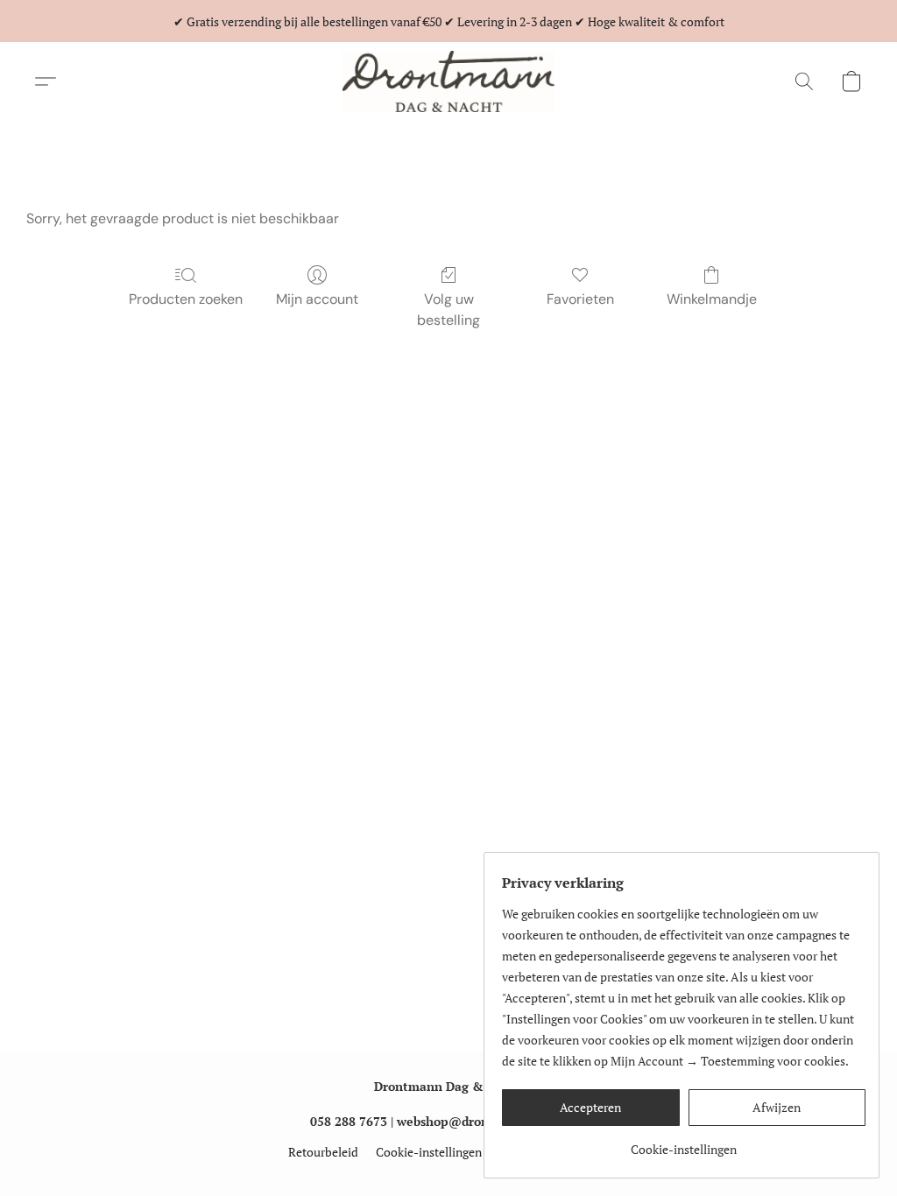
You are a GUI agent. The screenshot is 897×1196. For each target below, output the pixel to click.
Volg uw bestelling (448, 309)
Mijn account (317, 299)
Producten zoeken (186, 299)
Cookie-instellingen (429, 1151)
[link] (683, 1143)
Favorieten (580, 299)
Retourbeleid (323, 1151)
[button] (448, 81)
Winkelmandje (712, 299)
